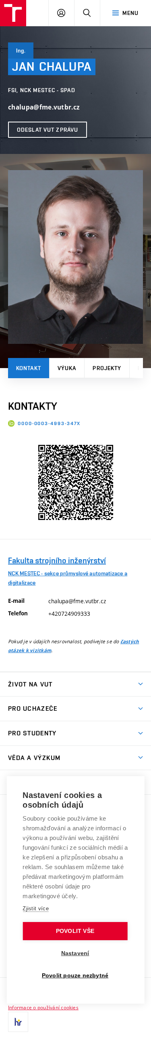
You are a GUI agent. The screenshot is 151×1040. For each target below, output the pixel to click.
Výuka (67, 368)
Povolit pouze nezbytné (75, 976)
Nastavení (75, 953)
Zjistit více (36, 908)
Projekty (107, 368)
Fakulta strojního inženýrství (57, 560)
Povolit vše (75, 931)
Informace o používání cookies (43, 1007)
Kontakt (28, 368)
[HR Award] (18, 1022)
